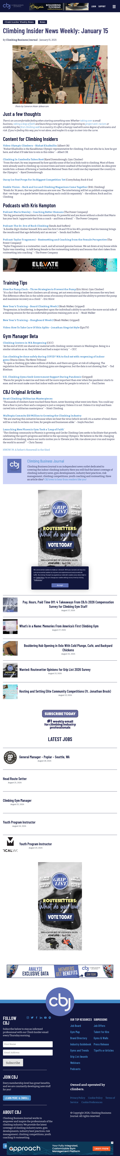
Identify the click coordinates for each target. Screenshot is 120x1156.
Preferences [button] (38, 580)
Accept (60, 585)
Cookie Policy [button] (40, 577)
